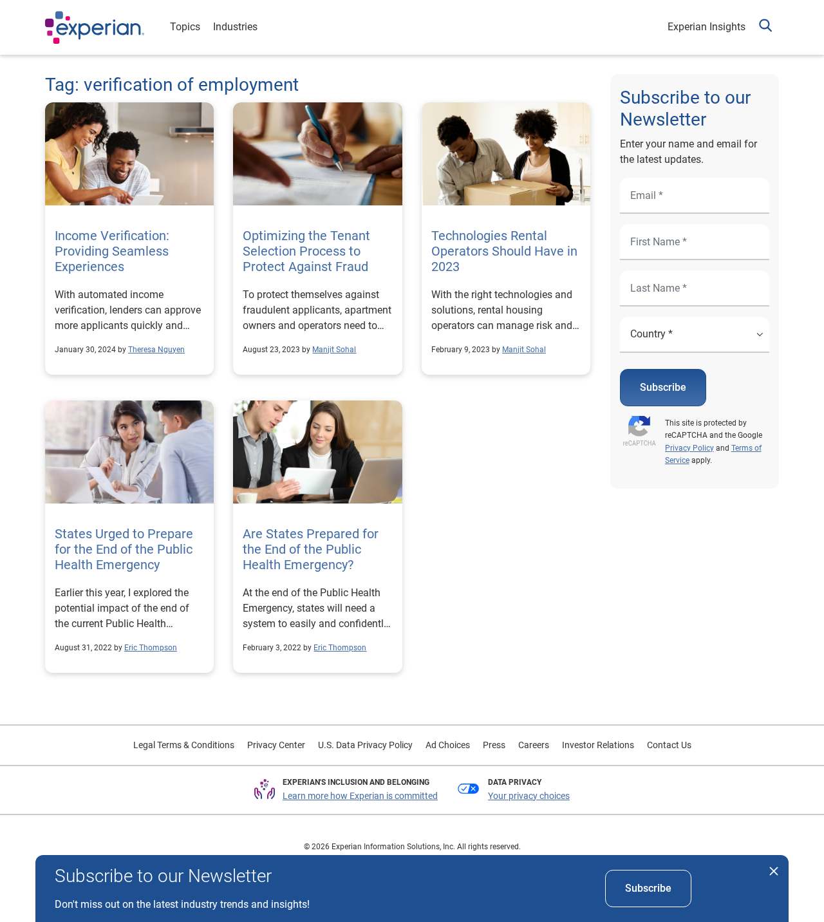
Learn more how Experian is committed (360, 796)
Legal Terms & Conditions (183, 745)
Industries (235, 27)
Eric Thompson (150, 647)
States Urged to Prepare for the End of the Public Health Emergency (124, 549)
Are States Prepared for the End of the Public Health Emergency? (311, 549)
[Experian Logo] (94, 28)
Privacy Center (276, 745)
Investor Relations (598, 745)
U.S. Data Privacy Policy (365, 745)
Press (494, 745)
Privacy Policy (689, 448)
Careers (533, 745)
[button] (765, 27)
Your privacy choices (529, 796)
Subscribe (663, 387)
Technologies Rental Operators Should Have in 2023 (504, 251)
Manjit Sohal (334, 349)
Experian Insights (706, 27)
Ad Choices (448, 745)
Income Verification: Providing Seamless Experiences (112, 251)
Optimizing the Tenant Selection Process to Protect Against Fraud (306, 251)
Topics (185, 27)
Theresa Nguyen (156, 349)
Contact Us (669, 745)
